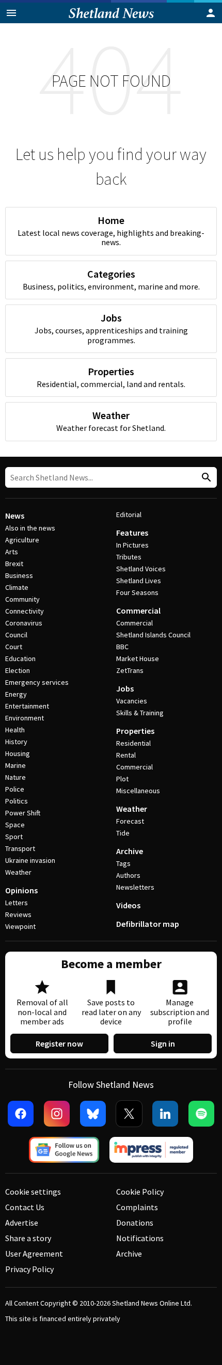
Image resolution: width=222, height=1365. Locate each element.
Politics (16, 801)
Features (132, 532)
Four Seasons (137, 592)
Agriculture (22, 539)
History (16, 741)
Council (16, 634)
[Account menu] (210, 13)
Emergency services (37, 682)
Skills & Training (140, 712)
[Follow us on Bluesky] (93, 1114)
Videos (128, 905)
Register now (59, 1043)
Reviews (18, 914)
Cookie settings (33, 1191)
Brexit (14, 563)
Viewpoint (20, 926)
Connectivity (24, 611)
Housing (17, 753)
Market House (137, 658)
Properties (135, 731)
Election (17, 670)
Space (15, 824)
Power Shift (22, 812)
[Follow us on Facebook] (21, 1114)
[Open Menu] (11, 13)
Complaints (137, 1207)
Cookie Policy (140, 1191)
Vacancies (131, 700)
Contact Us (24, 1207)
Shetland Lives (138, 580)
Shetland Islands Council (153, 634)
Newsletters (135, 887)
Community (22, 599)
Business (19, 575)
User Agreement (34, 1253)
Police (14, 789)
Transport (20, 848)
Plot (122, 778)
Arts (11, 551)
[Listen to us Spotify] (201, 1114)
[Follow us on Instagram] (57, 1114)
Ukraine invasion (30, 860)
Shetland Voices (141, 568)
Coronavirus (23, 623)
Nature (15, 777)
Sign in (163, 1043)
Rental (126, 755)
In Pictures (132, 545)
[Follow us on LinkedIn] (165, 1114)
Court (13, 646)
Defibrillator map (147, 924)
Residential (133, 743)
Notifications (140, 1238)
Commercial (138, 610)
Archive (129, 851)
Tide (123, 833)
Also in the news (30, 528)
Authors (128, 875)
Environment (24, 717)
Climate (16, 587)
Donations (134, 1222)
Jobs (125, 688)
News (14, 515)
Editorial (128, 514)
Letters (16, 902)
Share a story (28, 1238)
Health (15, 729)
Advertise (21, 1222)
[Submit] (205, 477)
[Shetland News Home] (111, 20)
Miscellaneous (138, 790)
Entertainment (27, 706)
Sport (14, 836)
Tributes (128, 556)
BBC (122, 646)
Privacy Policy (29, 1269)
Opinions (21, 890)
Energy (16, 694)
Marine (15, 765)
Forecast (130, 821)
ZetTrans (130, 670)
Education (20, 658)
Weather (18, 872)
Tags (123, 863)
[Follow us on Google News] (64, 1150)
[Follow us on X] (129, 1114)
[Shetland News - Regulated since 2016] (151, 1150)
